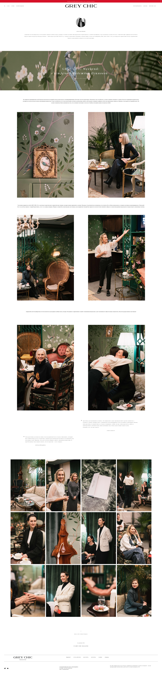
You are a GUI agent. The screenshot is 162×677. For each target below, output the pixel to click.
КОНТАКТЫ (93, 657)
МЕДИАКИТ (68, 657)
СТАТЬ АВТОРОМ (77, 657)
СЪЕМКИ (100, 657)
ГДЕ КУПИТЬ (85, 657)
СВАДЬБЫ (107, 657)
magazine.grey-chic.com (119, 665)
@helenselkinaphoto (40, 444)
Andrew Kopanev (84, 633)
